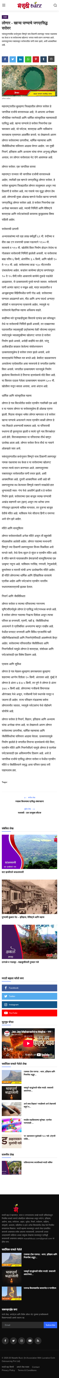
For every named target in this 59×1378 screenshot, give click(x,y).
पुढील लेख (27, 809)
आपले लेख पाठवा (23, 1367)
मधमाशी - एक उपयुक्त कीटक (29, 812)
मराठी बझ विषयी (8, 1367)
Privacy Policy (8, 1370)
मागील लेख (31, 798)
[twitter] (13, 1340)
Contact (35, 1367)
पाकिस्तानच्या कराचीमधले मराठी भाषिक (38, 1162)
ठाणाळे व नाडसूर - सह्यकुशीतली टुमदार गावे (20, 962)
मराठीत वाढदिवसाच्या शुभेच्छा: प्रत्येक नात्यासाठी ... (38, 1121)
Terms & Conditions (27, 1370)
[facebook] (5, 1340)
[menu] (4, 5)
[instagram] (21, 1340)
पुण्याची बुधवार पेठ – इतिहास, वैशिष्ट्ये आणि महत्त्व (23, 917)
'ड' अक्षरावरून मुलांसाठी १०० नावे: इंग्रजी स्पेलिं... (39, 1137)
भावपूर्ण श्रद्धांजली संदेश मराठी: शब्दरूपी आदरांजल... (38, 1089)
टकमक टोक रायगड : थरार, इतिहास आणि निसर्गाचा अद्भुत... (39, 1073)
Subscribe (50, 1325)
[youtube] (29, 1340)
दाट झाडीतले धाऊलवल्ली (13, 872)
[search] (55, 5)
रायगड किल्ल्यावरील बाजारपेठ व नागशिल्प (40, 1288)
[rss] (37, 1340)
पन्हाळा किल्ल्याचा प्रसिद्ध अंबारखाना (29, 801)
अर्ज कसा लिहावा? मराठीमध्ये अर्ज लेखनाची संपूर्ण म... (40, 1105)
